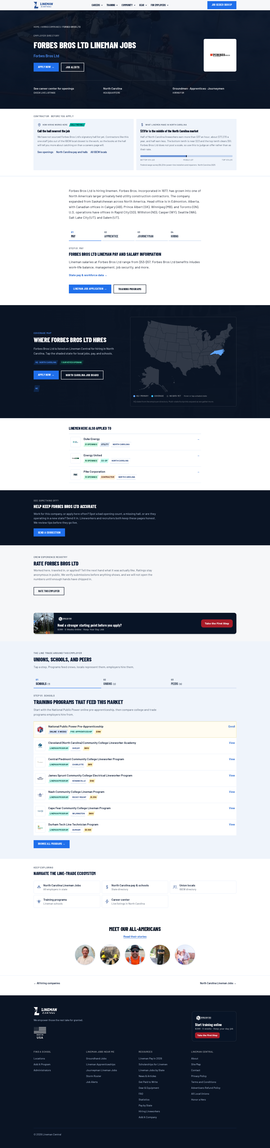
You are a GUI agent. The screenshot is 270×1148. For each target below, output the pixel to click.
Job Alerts (92, 1081)
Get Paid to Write (148, 1081)
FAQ (141, 1093)
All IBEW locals (99, 152)
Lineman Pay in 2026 (150, 1058)
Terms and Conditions (203, 1081)
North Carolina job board (82, 375)
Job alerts (72, 67)
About (194, 1058)
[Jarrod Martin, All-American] (135, 955)
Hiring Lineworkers (149, 1111)
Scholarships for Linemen (153, 1064)
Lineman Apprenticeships (100, 1064)
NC (36, 388)
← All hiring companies (47, 983)
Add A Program (42, 1064)
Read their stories (135, 936)
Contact (195, 1070)
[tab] (85, 234)
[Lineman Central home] (43, 5)
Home (36, 27)
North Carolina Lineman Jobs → (218, 983)
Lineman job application (90, 288)
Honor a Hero (198, 1099)
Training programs (129, 289)
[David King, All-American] (110, 955)
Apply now (46, 66)
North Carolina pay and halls (72, 152)
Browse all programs (51, 843)
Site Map (196, 1064)
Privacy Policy (198, 1076)
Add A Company (148, 1117)
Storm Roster (93, 1076)
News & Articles (147, 1076)
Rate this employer (49, 591)
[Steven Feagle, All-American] (185, 955)
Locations (39, 1058)
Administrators (42, 1070)
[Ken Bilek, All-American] (160, 955)
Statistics (144, 1099)
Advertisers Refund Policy (205, 1087)
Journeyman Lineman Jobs (101, 1070)
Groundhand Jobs (96, 1058)
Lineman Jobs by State (151, 1070)
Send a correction (49, 532)
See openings (45, 152)
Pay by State (145, 1105)
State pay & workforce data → (88, 275)
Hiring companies (51, 27)
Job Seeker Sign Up (222, 4)
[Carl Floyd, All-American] (85, 955)
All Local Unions (200, 1093)
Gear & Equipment (149, 1087)
